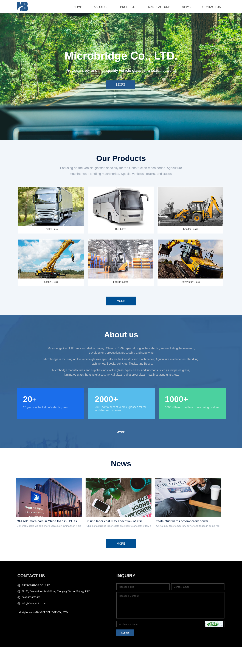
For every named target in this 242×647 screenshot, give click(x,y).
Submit (125, 632)
